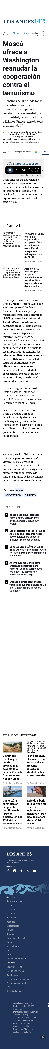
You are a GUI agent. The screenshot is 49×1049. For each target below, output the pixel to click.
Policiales (11, 917)
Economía (11, 909)
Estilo (9, 942)
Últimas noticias (14, 901)
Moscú (19, 490)
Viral (8, 954)
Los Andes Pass (14, 967)
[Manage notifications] (42, 1037)
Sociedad (10, 913)
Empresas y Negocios (16, 938)
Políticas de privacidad (17, 983)
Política (10, 905)
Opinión (10, 934)
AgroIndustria (12, 946)
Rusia (6, 179)
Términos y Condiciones (17, 979)
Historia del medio (15, 991)
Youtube (34, 870)
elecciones (37, 476)
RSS (8, 987)
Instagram (14, 870)
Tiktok (21, 870)
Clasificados (12, 975)
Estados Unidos (12, 187)
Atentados (30, 495)
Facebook (8, 870)
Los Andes (5, 33)
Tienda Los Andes (15, 971)
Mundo (16, 33)
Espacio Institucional (16, 958)
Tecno (9, 950)
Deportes (10, 921)
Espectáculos (12, 926)
